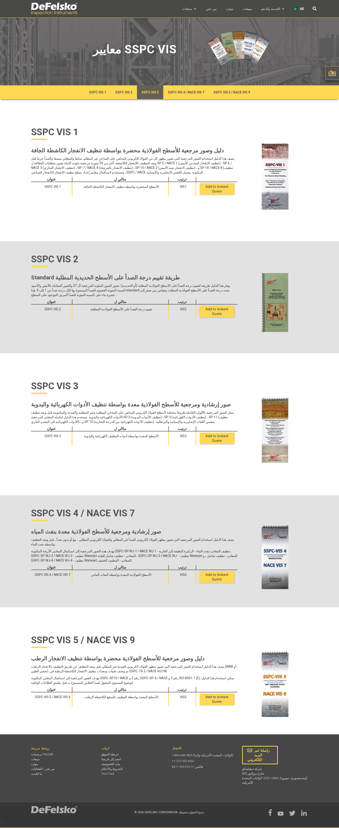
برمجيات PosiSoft (42, 754)
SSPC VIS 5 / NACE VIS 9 (232, 92)
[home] (54, 9)
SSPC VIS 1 (97, 92)
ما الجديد (36, 773)
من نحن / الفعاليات (43, 769)
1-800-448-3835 (182, 755)
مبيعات (247, 9)
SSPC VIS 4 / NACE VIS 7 (186, 92)
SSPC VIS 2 (123, 92)
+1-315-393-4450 (183, 761)
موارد (229, 9)
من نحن (211, 9)
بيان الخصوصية (110, 764)
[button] (189, 9)
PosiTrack (108, 773)
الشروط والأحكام (112, 769)
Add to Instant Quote (216, 189)
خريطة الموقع (110, 754)
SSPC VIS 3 (150, 92)
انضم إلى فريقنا (111, 759)
